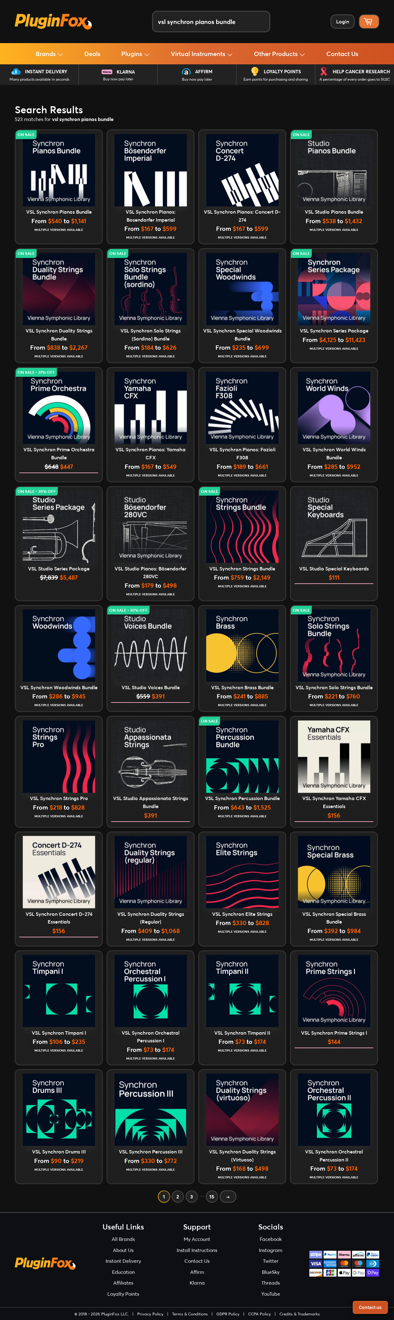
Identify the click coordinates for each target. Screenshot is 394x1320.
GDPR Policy (227, 1313)
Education (123, 1272)
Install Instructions (197, 1250)
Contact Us (342, 54)
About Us (123, 1250)
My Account (197, 1239)
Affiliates (123, 1282)
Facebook (271, 1239)
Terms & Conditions (190, 1313)
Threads (270, 1282)
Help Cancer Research (361, 71)
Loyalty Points (282, 71)
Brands (46, 54)
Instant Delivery (46, 71)
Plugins (132, 54)
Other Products (276, 54)
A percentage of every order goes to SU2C (355, 79)
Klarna (126, 72)
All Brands (123, 1239)
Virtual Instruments (199, 54)
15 (211, 1196)
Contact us (370, 1307)
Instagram (270, 1250)
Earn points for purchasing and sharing (275, 79)
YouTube (270, 1293)
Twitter (271, 1261)
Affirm (203, 71)
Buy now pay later (118, 79)
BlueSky (270, 1272)
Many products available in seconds (39, 79)
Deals (92, 54)
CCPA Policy (259, 1313)
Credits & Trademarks (299, 1313)
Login (342, 21)
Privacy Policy (150, 1313)
